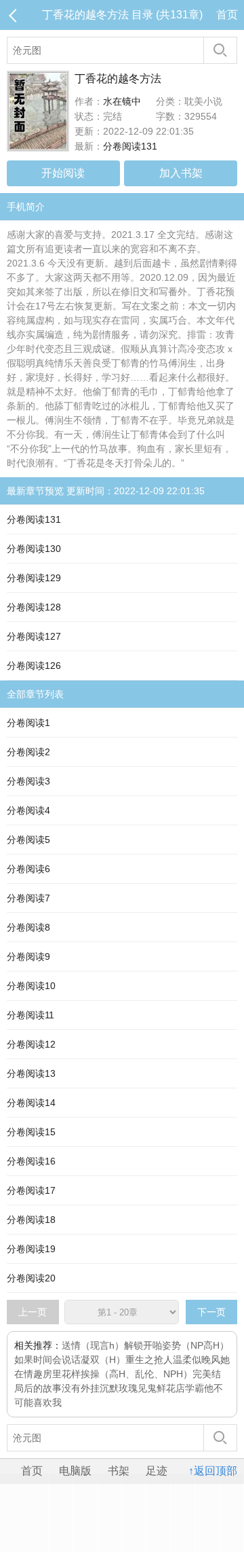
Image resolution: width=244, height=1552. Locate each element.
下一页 (211, 1312)
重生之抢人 (149, 1359)
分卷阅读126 (34, 665)
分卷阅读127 (34, 636)
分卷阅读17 (31, 1190)
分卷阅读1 (28, 722)
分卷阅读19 (31, 1248)
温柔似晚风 (196, 1359)
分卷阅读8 (28, 927)
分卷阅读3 (28, 781)
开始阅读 (63, 173)
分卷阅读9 (28, 956)
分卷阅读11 (30, 1015)
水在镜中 (122, 101)
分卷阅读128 (34, 607)
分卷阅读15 (31, 1131)
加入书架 (181, 173)
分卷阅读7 (28, 898)
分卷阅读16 (31, 1161)
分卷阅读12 (31, 1044)
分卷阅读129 (34, 577)
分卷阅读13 (31, 1073)
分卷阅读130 (34, 548)
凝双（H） (103, 1359)
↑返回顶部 (212, 1471)
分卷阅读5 (28, 839)
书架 (118, 1471)
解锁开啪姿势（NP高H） (176, 1345)
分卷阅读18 (31, 1219)
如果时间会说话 (47, 1359)
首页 (227, 14)
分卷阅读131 (130, 146)
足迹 (156, 1471)
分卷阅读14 (31, 1102)
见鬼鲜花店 (161, 1388)
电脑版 (75, 1471)
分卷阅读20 (31, 1278)
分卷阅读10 (31, 985)
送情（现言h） (93, 1345)
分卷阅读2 (28, 751)
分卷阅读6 (28, 868)
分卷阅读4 (28, 810)
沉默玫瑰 (119, 1388)
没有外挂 (81, 1388)
